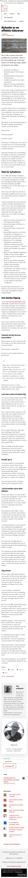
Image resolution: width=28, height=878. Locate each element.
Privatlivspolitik (18, 872)
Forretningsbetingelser (14, 866)
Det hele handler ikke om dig (16, 301)
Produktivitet (10, 35)
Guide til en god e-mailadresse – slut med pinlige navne (15, 817)
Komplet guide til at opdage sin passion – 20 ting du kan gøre (16, 829)
